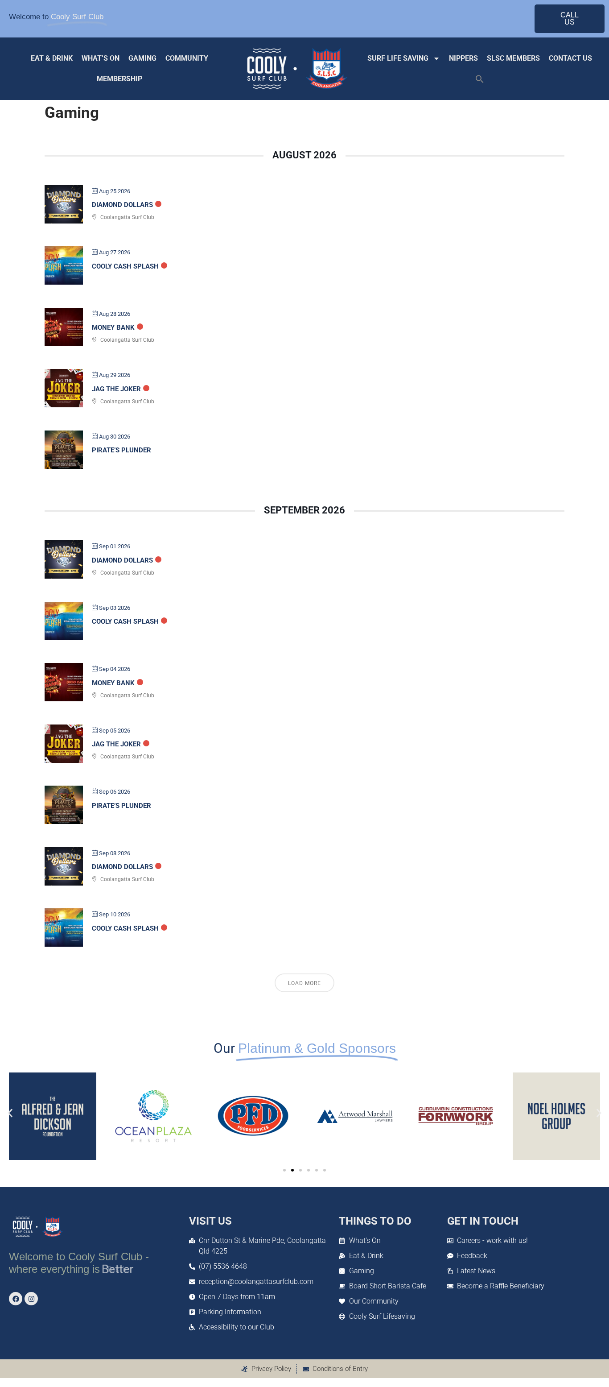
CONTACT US (570, 58)
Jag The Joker (116, 389)
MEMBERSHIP (119, 79)
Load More (304, 983)
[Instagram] (31, 1298)
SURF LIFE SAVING (397, 58)
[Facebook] (15, 1298)
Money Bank (113, 327)
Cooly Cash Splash (125, 266)
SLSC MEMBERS (513, 58)
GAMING (142, 58)
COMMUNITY (186, 58)
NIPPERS (463, 58)
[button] (479, 79)
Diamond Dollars (122, 205)
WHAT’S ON (100, 58)
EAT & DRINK (52, 58)
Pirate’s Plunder (121, 450)
